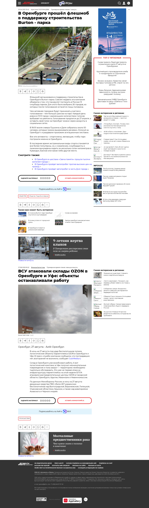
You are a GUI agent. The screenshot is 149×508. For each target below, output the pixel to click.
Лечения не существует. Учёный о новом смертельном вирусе (116, 274)
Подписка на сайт (105, 463)
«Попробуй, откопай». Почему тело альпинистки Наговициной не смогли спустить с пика (116, 125)
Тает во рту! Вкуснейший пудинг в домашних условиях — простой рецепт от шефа (116, 118)
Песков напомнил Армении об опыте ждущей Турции (116, 184)
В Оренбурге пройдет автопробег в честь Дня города (61, 169)
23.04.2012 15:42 (23, 9)
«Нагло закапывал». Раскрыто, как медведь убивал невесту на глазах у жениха (117, 283)
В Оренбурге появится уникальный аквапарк (36, 229)
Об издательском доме (43, 463)
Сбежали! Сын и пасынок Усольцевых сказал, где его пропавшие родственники (117, 298)
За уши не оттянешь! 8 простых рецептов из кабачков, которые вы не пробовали (117, 313)
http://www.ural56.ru (30, 86)
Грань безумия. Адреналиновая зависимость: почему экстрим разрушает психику (112, 92)
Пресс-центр (58, 463)
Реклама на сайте (79, 465)
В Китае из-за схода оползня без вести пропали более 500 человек (115, 192)
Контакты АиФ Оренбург (61, 465)
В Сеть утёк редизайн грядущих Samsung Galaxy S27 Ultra (114, 200)
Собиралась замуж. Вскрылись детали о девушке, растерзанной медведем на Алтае (116, 290)
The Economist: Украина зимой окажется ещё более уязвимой (114, 169)
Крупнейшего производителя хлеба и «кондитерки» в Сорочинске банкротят (112, 74)
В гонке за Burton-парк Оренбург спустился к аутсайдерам (40, 214)
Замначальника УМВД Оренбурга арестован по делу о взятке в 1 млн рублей (112, 102)
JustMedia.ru (75, 358)
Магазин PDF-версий (41, 465)
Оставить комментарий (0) (74, 178)
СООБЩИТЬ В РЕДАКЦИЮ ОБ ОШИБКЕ (90, 468)
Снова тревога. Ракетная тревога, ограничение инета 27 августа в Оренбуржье (112, 64)
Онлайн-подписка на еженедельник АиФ (81, 463)
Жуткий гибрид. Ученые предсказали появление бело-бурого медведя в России (117, 306)
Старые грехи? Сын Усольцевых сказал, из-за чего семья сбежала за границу (117, 141)
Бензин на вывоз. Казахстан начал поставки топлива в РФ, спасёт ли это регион (112, 83)
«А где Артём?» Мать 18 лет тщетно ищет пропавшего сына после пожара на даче (116, 149)
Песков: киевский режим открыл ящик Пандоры (115, 177)
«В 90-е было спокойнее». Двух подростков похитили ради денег (116, 132)
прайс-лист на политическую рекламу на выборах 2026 (54, 468)
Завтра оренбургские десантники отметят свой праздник (77, 221)
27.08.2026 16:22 (23, 267)
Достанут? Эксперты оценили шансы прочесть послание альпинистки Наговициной (117, 156)
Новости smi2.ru (26, 260)
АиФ (32, 335)
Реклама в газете (94, 465)
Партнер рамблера (54, 499)
